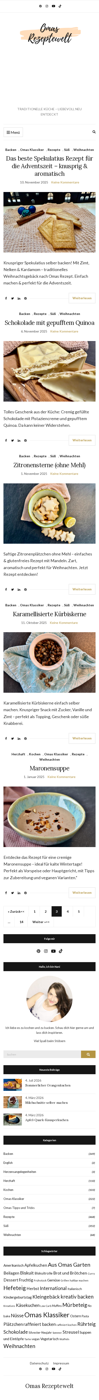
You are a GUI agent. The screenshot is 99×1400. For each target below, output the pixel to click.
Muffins (57, 1306)
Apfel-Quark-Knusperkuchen (46, 1120)
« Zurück (14, 911)
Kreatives (9, 1305)
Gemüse (53, 1280)
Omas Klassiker (32, 150)
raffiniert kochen (66, 1324)
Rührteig (86, 1324)
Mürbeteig (74, 1305)
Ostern (75, 1316)
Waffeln (64, 1339)
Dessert (10, 1279)
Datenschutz (39, 1363)
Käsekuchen (28, 1305)
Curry (91, 1273)
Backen (10, 150)
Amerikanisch (13, 1265)
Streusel (71, 1332)
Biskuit (27, 1272)
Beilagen (11, 1272)
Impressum (61, 1363)
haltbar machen (79, 1280)
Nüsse (17, 1315)
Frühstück (40, 1280)
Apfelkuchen (35, 1265)
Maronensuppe (49, 768)
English (8, 1163)
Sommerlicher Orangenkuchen (47, 1085)
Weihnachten (83, 150)
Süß (67, 150)
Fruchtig (26, 1280)
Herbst (32, 1288)
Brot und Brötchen (70, 1272)
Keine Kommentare (65, 182)
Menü (15, 132)
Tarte (27, 1339)
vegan (36, 1339)
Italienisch (74, 1289)
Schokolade (15, 1332)
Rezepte (54, 150)
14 (21, 922)
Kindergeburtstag (17, 1297)
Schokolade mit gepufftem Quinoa (49, 322)
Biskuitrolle (43, 1273)
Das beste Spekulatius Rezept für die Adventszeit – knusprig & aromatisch (49, 166)
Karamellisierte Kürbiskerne (49, 614)
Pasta (85, 1316)
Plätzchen (13, 1324)
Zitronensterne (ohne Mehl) (49, 465)
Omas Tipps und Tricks (19, 1208)
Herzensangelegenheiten (19, 1172)
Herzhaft (18, 754)
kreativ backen (77, 1296)
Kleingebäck (46, 1297)
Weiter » (39, 922)
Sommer (57, 1332)
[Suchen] (88, 1054)
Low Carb (45, 1305)
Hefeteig (14, 1287)
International (53, 1288)
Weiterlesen (82, 298)
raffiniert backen (39, 1324)
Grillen (65, 1280)
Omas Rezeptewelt (49, 1386)
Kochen (35, 754)
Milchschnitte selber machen (46, 1103)
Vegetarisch (49, 1339)
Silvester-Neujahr (40, 1332)
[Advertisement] (49, 76)
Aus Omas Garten (69, 1264)
